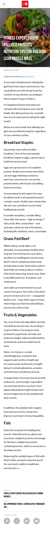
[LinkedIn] (26, 521)
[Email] (36, 521)
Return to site (11, 515)
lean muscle (10, 117)
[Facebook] (7, 521)
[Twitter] (17, 521)
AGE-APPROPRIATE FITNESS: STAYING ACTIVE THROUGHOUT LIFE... (24, 505)
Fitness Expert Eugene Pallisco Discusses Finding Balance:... (23, 495)
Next (5, 501)
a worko (29, 386)
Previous (7, 490)
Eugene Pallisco (27, 98)
